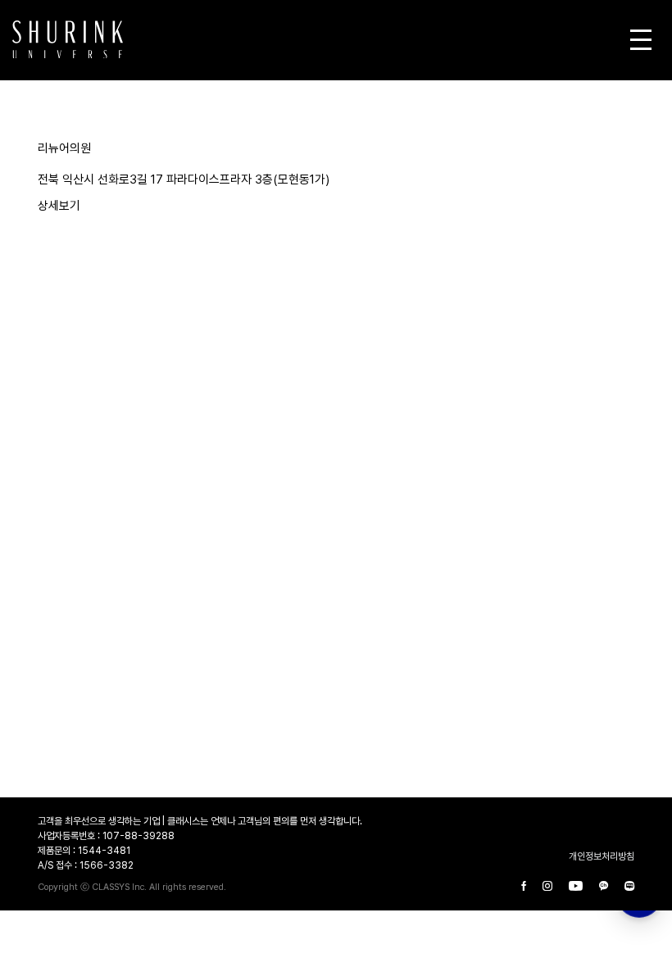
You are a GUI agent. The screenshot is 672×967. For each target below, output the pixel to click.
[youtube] (576, 886)
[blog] (629, 886)
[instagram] (547, 886)
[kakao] (603, 886)
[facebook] (523, 886)
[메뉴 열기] (641, 39)
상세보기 (59, 205)
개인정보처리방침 (601, 856)
